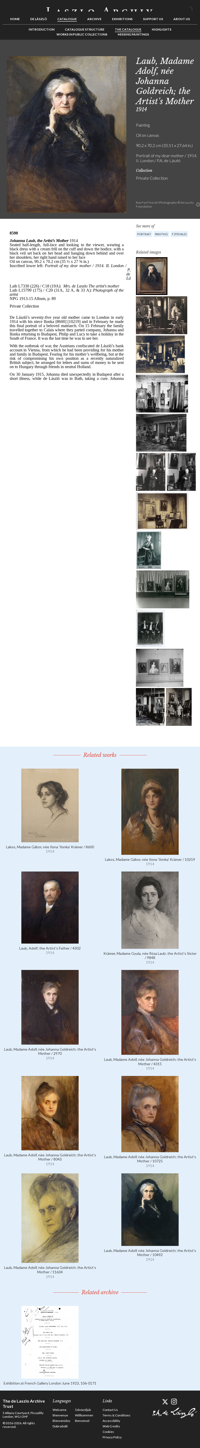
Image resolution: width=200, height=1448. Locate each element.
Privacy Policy (112, 1437)
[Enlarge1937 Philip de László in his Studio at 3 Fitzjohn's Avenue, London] (161, 315)
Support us (153, 19)
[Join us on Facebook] (156, 1401)
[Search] (193, 7)
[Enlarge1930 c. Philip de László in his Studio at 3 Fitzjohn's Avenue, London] (150, 472)
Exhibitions (122, 19)
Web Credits (111, 1426)
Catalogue (67, 19)
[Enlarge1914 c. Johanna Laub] (149, 550)
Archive (94, 19)
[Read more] (50, 839)
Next (193, 51)
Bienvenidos (61, 1421)
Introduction (41, 29)
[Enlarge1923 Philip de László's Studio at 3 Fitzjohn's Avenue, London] (162, 511)
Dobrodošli (60, 1426)
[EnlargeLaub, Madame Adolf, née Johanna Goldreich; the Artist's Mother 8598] (151, 276)
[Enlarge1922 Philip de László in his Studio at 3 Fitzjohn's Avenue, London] (162, 394)
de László (38, 19)
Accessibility (111, 1421)
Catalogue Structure (84, 29)
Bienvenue (60, 1415)
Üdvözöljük (83, 1410)
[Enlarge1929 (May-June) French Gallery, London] (162, 589)
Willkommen (84, 1415)
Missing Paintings (133, 34)
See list (185, 51)
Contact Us (110, 1410)
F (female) (179, 234)
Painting (161, 234)
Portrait (144, 234)
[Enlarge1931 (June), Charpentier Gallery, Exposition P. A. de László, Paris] (159, 668)
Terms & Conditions (116, 1415)
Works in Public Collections (82, 34)
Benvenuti (82, 1421)
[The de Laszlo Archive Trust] (100, 7)
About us (181, 19)
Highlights (161, 29)
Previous (177, 51)
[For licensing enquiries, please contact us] (198, 204)
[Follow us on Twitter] (165, 1401)
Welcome (59, 1410)
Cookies (108, 1432)
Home (15, 19)
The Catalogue (128, 29)
